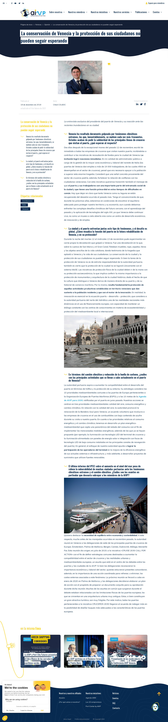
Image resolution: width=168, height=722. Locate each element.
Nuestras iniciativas (99, 12)
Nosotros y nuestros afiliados (70, 693)
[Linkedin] (23, 3)
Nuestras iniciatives (93, 693)
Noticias (115, 693)
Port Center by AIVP (93, 706)
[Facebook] (11, 3)
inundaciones (27, 201)
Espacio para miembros (156, 3)
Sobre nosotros (55, 12)
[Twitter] (19, 3)
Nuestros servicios (121, 12)
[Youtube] (15, 3)
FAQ (113, 703)
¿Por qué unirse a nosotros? (69, 702)
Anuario (62, 698)
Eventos (156, 12)
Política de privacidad (82, 719)
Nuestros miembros (76, 12)
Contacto (116, 708)
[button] (4, 3)
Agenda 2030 (91, 698)
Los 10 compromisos (93, 702)
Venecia (25, 209)
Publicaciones (141, 12)
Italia (24, 205)
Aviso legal (67, 719)
